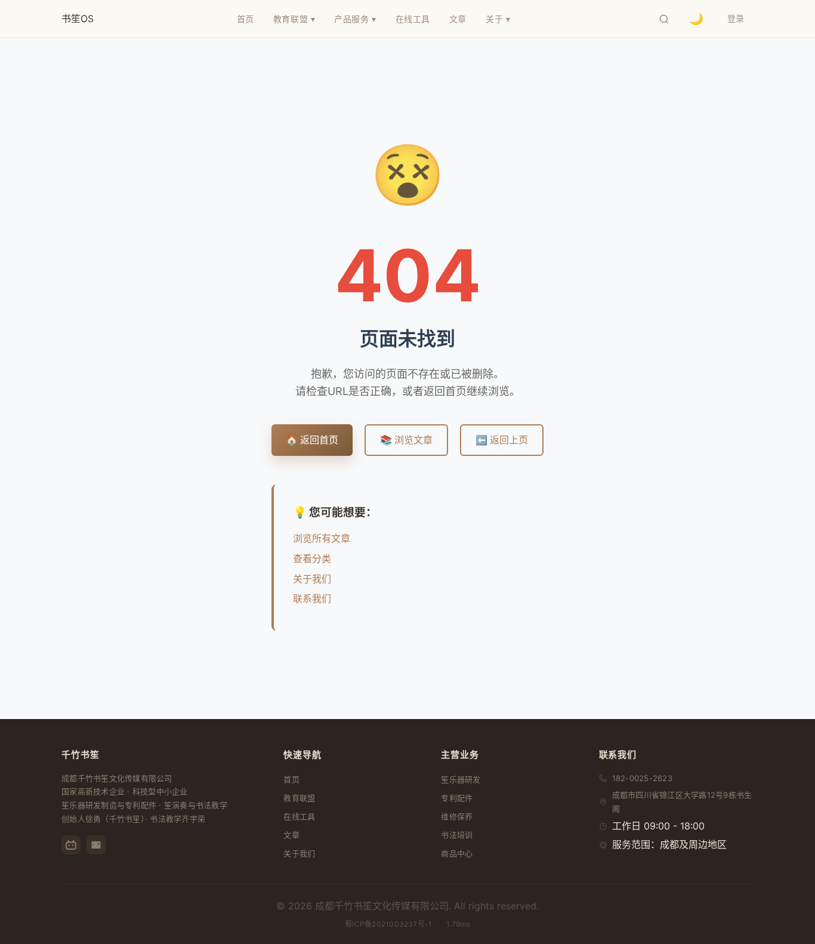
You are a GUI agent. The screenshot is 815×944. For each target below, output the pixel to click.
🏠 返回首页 (312, 440)
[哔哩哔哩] (71, 844)
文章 (291, 835)
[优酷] (96, 844)
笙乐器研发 (460, 779)
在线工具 (299, 816)
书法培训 (457, 835)
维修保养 (457, 816)
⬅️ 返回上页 (502, 440)
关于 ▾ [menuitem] (498, 19)
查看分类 (312, 558)
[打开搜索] (664, 19)
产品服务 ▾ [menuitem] (355, 19)
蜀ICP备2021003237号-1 (388, 924)
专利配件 (457, 798)
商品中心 (457, 853)
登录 (735, 18)
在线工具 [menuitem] (413, 19)
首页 (291, 779)
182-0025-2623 (642, 778)
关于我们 (312, 579)
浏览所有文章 (321, 538)
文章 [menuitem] (458, 19)
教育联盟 (299, 798)
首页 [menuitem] (245, 19)
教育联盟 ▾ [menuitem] (294, 19)
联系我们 (312, 598)
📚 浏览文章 (406, 440)
